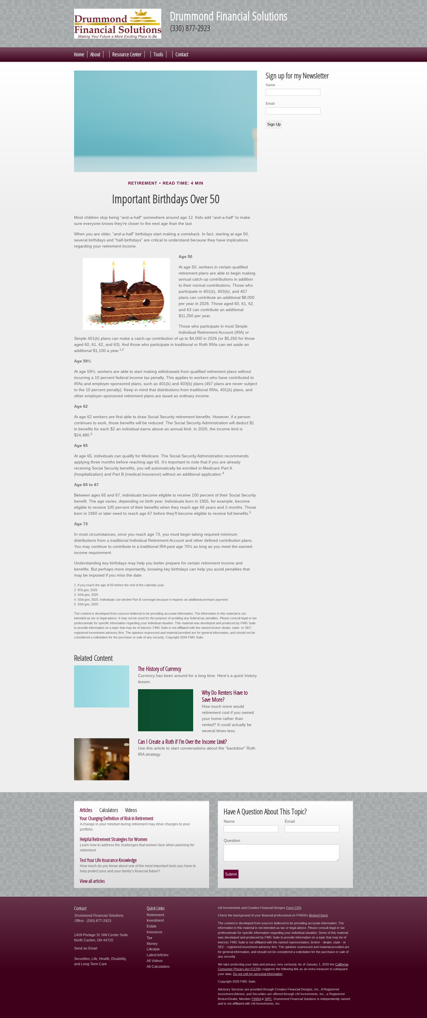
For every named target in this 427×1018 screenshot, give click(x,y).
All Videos (155, 961)
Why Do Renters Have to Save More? (225, 696)
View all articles (92, 881)
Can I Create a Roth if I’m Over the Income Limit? (182, 742)
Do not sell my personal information (257, 974)
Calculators (108, 809)
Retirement (155, 915)
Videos (131, 809)
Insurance (154, 932)
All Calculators (158, 967)
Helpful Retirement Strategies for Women (113, 839)
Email (270, 104)
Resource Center (126, 54)
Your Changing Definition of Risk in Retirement (116, 818)
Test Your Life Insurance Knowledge (108, 860)
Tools (158, 54)
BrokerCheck (318, 915)
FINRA (256, 999)
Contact (181, 54)
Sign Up (274, 124)
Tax (149, 938)
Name (270, 85)
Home (79, 54)
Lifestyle (153, 949)
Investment (155, 920)
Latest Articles (157, 955)
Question (232, 840)
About (95, 54)
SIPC (268, 999)
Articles (86, 809)
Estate (152, 926)
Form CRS (293, 907)
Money (152, 944)
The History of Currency (159, 669)
